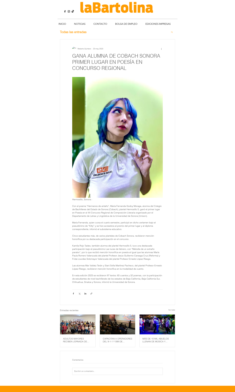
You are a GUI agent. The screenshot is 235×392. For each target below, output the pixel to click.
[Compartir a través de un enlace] (91, 293)
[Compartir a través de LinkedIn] (85, 293)
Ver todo (171, 310)
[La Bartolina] (64, 11)
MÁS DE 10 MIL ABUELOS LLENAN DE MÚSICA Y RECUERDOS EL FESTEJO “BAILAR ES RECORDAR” (155, 340)
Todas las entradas (73, 32)
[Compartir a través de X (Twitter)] (79, 293)
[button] (172, 32)
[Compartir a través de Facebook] (73, 293)
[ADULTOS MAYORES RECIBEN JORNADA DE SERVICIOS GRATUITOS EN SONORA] (77, 324)
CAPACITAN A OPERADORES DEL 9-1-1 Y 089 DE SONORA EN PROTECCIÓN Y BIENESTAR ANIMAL (117, 340)
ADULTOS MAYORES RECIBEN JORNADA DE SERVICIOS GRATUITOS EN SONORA (77, 340)
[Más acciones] (161, 48)
